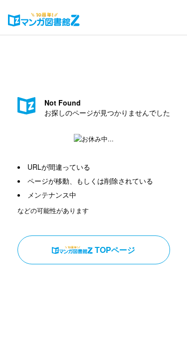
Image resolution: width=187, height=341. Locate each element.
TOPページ (115, 249)
